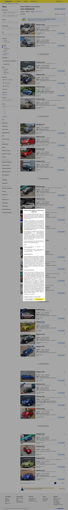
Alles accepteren (39, 299)
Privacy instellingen (29, 299)
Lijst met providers (37, 296)
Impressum (31, 296)
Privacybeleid (26, 296)
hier (35, 229)
